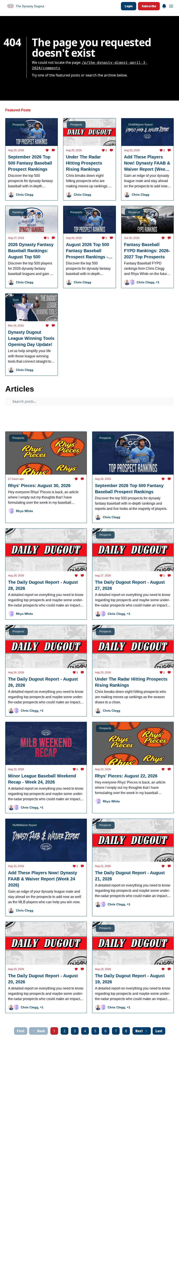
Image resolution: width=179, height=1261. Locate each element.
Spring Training (18, 421)
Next (139, 1031)
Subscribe (149, 6)
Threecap (130, 413)
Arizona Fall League (42, 413)
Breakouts (42, 421)
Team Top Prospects (103, 413)
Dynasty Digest (72, 413)
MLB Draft (83, 421)
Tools (122, 421)
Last (158, 1031)
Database (140, 421)
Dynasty (63, 421)
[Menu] (164, 5)
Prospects (15, 413)
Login (129, 6)
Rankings (104, 421)
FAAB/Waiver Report (157, 413)
